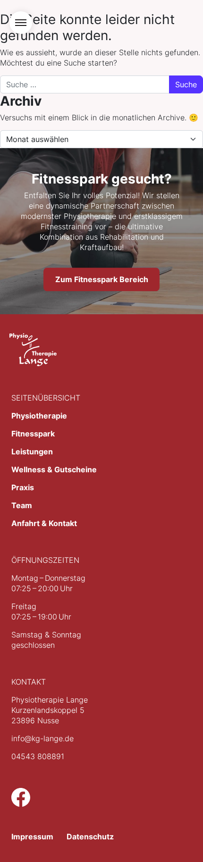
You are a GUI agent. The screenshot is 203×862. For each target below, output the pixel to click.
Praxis (22, 487)
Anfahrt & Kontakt (44, 523)
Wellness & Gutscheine (54, 469)
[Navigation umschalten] (20, 22)
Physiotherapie (39, 415)
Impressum (32, 836)
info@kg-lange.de (42, 738)
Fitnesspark (33, 433)
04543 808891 (37, 756)
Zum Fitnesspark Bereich (101, 279)
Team (21, 505)
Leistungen (32, 451)
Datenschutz (90, 836)
